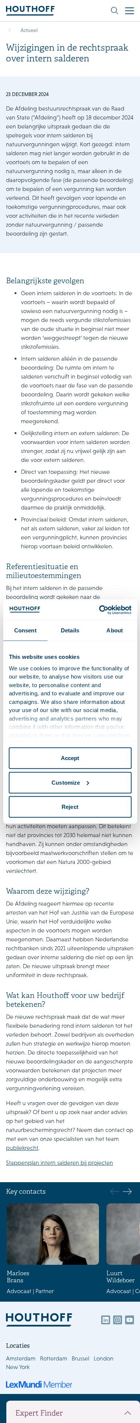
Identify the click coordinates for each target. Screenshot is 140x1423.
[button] (127, 1191)
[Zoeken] (114, 10)
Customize (66, 782)
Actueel (29, 30)
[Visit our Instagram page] (117, 1319)
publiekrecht (22, 1147)
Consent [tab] (25, 630)
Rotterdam (53, 1358)
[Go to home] (30, 11)
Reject (70, 807)
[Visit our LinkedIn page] (105, 1319)
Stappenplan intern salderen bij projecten (59, 1162)
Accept (70, 758)
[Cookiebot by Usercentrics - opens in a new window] (99, 610)
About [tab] (114, 630)
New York (17, 1367)
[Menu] (129, 11)
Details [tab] (70, 630)
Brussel (80, 1358)
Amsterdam (20, 1358)
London (103, 1358)
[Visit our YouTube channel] (129, 1319)
